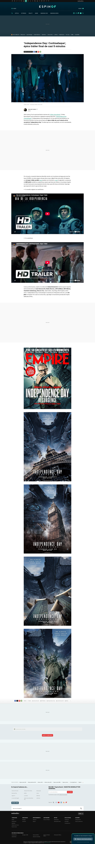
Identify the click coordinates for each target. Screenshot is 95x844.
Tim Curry (67, 34)
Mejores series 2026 (23, 782)
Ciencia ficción (36, 700)
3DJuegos (24, 819)
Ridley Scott (23, 34)
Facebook (76, 13)
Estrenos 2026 (40, 782)
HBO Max (38, 795)
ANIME (36, 13)
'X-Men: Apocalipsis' (55, 114)
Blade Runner (61, 34)
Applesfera (13, 823)
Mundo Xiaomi (14, 826)
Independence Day (51, 700)
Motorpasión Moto (57, 821)
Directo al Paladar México (46, 835)
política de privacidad (63, 794)
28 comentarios (29, 51)
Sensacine (34, 819)
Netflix (72, 34)
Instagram (74, 13)
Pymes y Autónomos (79, 821)
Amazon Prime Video (28, 790)
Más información (47, 842)
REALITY (30, 13)
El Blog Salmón (78, 819)
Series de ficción (15, 790)
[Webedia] (15, 813)
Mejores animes (65, 782)
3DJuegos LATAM (25, 834)
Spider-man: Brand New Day (28, 799)
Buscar (81, 808)
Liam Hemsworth (60, 700)
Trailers (29, 700)
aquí (41, 180)
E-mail (40, 52)
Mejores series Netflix (57, 782)
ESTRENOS (23, 13)
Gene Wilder (77, 34)
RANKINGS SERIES (54, 13)
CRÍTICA (17, 13)
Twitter (83, 13)
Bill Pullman (43, 700)
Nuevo (80, 8)
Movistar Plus (14, 793)
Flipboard (78, 13)
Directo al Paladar (46, 819)
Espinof (47, 6)
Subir (80, 813)
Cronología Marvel (73, 782)
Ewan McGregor (29, 34)
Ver (48, 735)
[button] (32, 109)
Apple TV (13, 795)
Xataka (13, 819)
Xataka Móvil (14, 821)
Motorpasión (56, 819)
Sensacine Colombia (36, 836)
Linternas (56, 34)
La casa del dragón (15, 798)
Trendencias (67, 819)
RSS (64, 802)
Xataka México (14, 834)
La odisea (26, 795)
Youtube (80, 13)
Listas (38, 793)
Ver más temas (15, 802)
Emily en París (50, 34)
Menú (14, 8)
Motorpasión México (57, 834)
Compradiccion (67, 823)
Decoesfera (67, 821)
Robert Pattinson (37, 34)
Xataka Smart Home (15, 825)
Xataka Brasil (14, 836)
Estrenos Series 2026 (48, 782)
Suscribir (70, 792)
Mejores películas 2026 (32, 782)
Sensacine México (36, 834)
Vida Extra (24, 821)
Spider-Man (44, 34)
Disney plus (39, 790)
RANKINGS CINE (44, 13)
